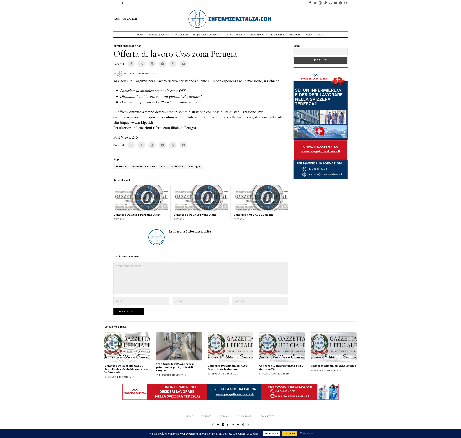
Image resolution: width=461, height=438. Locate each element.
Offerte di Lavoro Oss (127, 46)
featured (121, 166)
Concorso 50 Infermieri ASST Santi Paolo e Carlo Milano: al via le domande (126, 369)
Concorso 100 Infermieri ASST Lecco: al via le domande (228, 367)
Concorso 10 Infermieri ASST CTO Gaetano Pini (281, 367)
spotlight (194, 166)
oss (163, 166)
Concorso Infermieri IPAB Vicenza (333, 365)
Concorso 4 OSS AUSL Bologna (253, 214)
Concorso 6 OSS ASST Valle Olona (194, 214)
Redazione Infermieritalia (137, 74)
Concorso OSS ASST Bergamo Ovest (136, 214)
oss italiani (177, 166)
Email (297, 45)
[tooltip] (310, 3)
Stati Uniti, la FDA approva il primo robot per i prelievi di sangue (175, 367)
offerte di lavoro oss (143, 166)
